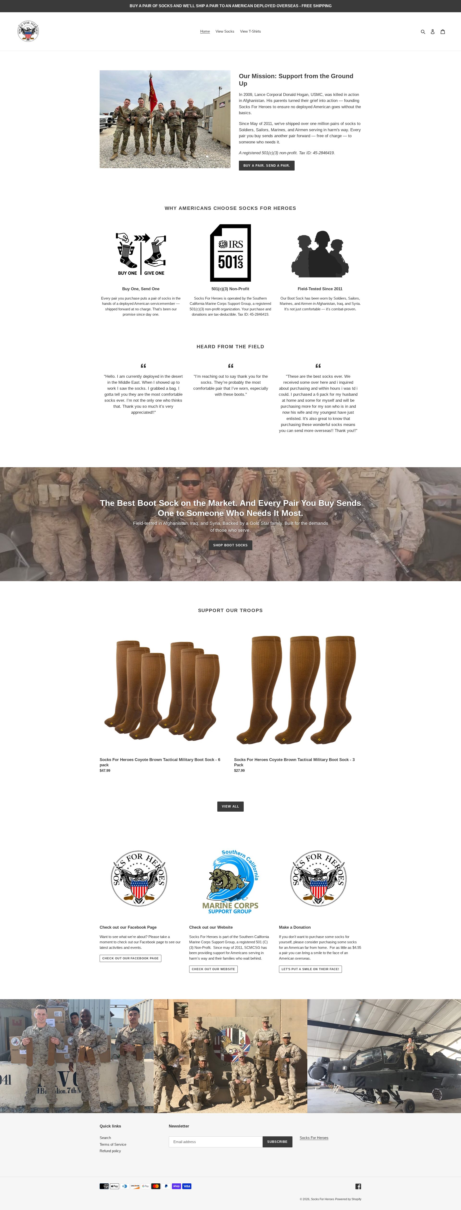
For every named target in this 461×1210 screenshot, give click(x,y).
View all (230, 806)
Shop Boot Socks (230, 545)
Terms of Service (113, 1144)
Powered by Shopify (348, 1199)
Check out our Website (213, 969)
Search (105, 1138)
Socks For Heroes (314, 1138)
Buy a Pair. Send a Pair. (266, 165)
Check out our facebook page (130, 958)
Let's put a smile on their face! (311, 969)
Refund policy (110, 1151)
